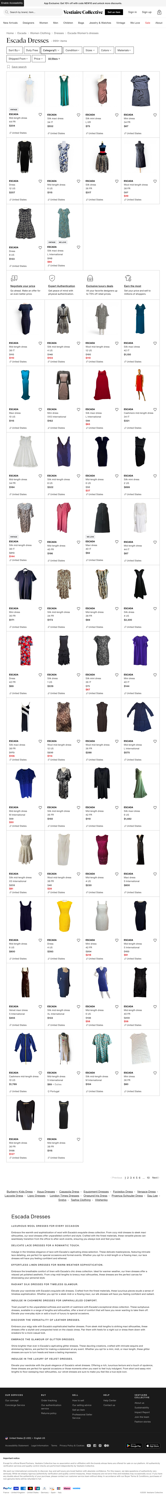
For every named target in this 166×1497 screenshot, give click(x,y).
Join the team (142, 1417)
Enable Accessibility (12, 3)
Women (43, 23)
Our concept (11, 1400)
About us (139, 1403)
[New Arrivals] (20, 23)
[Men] (60, 23)
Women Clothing (40, 33)
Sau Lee (152, 1196)
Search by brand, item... (22, 12)
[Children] (75, 23)
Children (68, 23)
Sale (147, 23)
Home (10, 33)
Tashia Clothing (81, 1200)
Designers (28, 23)
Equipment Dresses (96, 1192)
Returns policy (48, 1413)
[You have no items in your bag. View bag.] (159, 12)
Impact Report (142, 1412)
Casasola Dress (69, 1192)
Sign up (147, 12)
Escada (21, 33)
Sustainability (142, 1407)
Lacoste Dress (14, 1196)
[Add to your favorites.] (40, 114)
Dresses (59, 33)
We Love (135, 23)
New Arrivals (10, 23)
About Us (160, 23)
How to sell (78, 1400)
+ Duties (57, 1084)
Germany (45, 1492)
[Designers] (37, 23)
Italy (60, 1492)
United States (33, 1492)
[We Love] (142, 23)
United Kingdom (18, 1492)
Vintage (120, 23)
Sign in (132, 12)
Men (55, 23)
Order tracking (49, 1400)
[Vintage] (127, 23)
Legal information (39, 1445)
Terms (54, 1445)
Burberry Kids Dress (20, 1192)
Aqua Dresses (46, 1192)
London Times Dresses (64, 1196)
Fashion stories (143, 1421)
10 (148, 1178)
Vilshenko (101, 1200)
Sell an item (114, 12)
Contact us (109, 1405)
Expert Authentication (61, 286)
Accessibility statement (17, 1445)
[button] (159, 12)
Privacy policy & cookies (72, 1445)
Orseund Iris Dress (95, 1196)
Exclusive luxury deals (99, 286)
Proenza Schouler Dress (127, 1196)
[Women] (50, 23)
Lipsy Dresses (36, 1196)
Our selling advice (81, 1405)
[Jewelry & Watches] (113, 23)
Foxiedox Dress (123, 1192)
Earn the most (132, 286)
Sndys (62, 1200)
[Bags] (86, 23)
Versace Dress (146, 1192)
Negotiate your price (22, 286)
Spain (53, 1492)
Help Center (109, 1400)
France (6, 1492)
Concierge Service (15, 1405)
